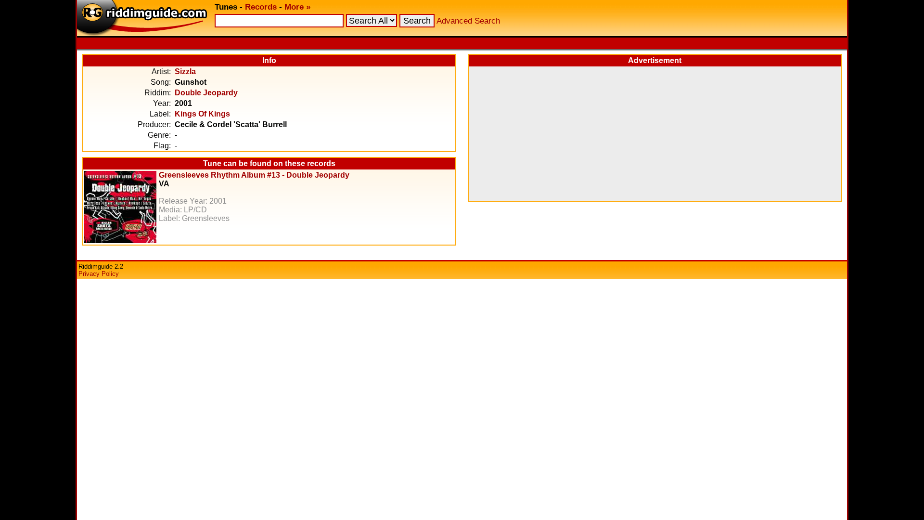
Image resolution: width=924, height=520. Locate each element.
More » (297, 7)
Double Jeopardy (206, 93)
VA (164, 184)
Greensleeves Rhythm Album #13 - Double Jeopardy (254, 175)
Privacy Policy (98, 273)
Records (261, 7)
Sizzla (185, 71)
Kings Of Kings (202, 114)
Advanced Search (468, 21)
